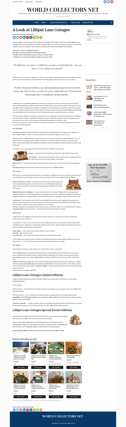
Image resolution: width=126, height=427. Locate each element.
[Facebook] (105, 1)
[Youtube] (111, 1)
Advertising (29, 1)
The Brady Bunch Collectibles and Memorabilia (99, 123)
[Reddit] (20, 37)
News (43, 22)
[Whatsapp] (37, 37)
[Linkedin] (24, 37)
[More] (40, 37)
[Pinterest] (27, 37)
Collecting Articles (58, 22)
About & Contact (18, 1)
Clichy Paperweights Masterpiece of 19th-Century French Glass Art (103, 114)
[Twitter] (108, 1)
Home (36, 22)
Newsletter (38, 1)
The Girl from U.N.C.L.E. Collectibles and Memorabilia (101, 98)
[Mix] (34, 37)
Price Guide (75, 22)
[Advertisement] (99, 60)
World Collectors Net (63, 9)
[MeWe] (30, 37)
